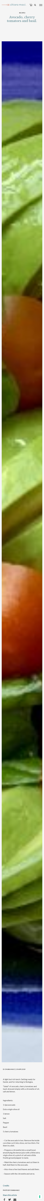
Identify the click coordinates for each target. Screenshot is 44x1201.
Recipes (22, 13)
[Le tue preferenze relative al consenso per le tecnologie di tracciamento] (39, 1196)
